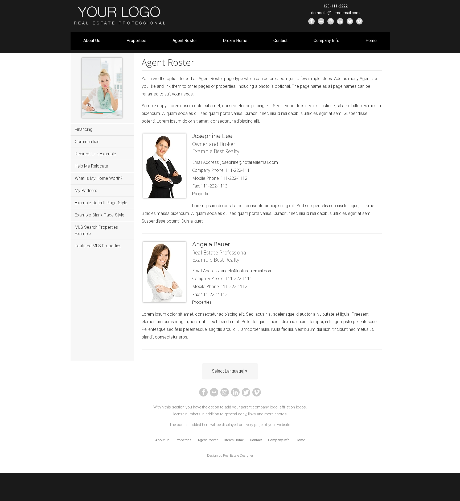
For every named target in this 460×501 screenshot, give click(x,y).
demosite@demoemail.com (335, 12)
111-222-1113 (214, 186)
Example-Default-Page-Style (101, 202)
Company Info (326, 40)
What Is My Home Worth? (98, 178)
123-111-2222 (335, 6)
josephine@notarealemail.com (249, 162)
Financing (83, 129)
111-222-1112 (234, 178)
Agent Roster (184, 40)
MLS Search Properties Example (96, 230)
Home (371, 40)
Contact (280, 40)
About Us (91, 40)
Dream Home (235, 40)
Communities (87, 141)
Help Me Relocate (91, 166)
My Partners (86, 190)
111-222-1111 (238, 170)
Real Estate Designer (238, 455)
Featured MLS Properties (98, 245)
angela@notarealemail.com (247, 270)
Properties (136, 40)
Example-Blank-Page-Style (99, 215)
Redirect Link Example (95, 153)
